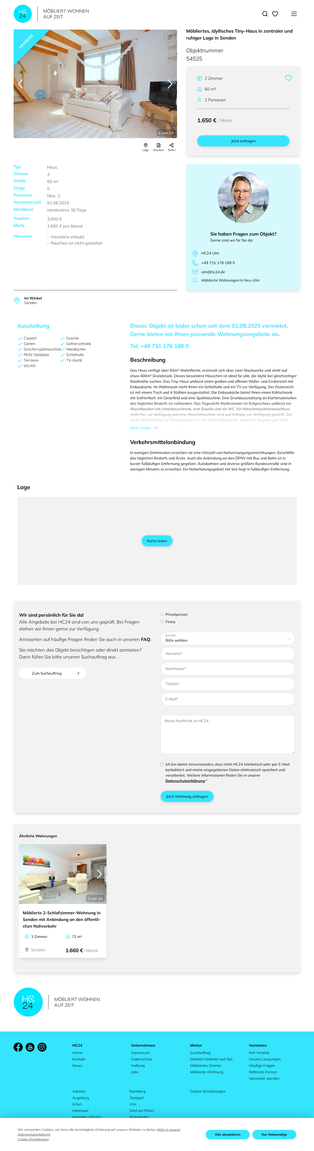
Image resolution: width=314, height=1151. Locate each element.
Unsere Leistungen (265, 1059)
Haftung (138, 1065)
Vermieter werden (264, 1078)
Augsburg (80, 1097)
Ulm (132, 1104)
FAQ (145, 639)
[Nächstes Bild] (170, 83)
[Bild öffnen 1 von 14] (95, 83)
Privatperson (177, 614)
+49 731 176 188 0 (218, 262)
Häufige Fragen (262, 1065)
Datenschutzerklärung (185, 780)
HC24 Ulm (210, 253)
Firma (170, 621)
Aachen (78, 1091)
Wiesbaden (139, 1117)
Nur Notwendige (274, 1134)
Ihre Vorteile (259, 1052)
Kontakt (78, 1059)
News (77, 1065)
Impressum (140, 1052)
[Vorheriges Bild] (20, 83)
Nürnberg (137, 1091)
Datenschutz (141, 1059)
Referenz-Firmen (263, 1072)
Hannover (80, 1110)
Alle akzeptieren (227, 1134)
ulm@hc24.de (213, 272)
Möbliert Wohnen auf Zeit (211, 1059)
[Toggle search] (265, 14)
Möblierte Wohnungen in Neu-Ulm (230, 280)
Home (77, 1052)
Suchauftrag (200, 1052)
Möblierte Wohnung (206, 1072)
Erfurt (77, 1104)
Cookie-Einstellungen (208, 1091)
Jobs (134, 1072)
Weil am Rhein (141, 1110)
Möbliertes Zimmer (206, 1065)
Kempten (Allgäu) (87, 1117)
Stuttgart (136, 1097)
